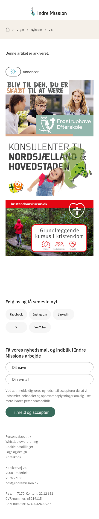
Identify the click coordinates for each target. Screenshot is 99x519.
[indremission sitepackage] (49, 12)
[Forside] (8, 29)
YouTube (40, 327)
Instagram (40, 314)
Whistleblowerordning (22, 441)
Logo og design (16, 451)
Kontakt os (13, 457)
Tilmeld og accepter (30, 412)
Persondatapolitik (18, 436)
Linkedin (63, 314)
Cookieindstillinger (19, 446)
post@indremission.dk (22, 483)
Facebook (16, 314)
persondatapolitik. (37, 400)
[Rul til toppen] (89, 506)
